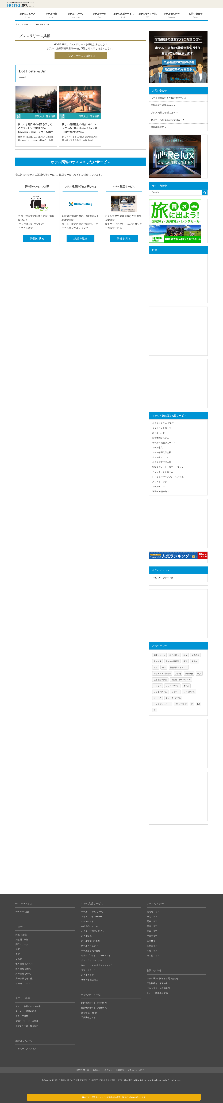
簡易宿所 (195, 655)
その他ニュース (23, 983)
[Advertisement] (178, 278)
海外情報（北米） (24, 968)
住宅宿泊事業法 (160, 679)
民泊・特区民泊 (172, 661)
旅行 (164, 667)
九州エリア (152, 945)
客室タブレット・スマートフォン (168, 467)
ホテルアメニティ (160, 457)
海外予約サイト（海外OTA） (94, 1007)
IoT (198, 704)
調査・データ (22, 944)
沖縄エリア (152, 950)
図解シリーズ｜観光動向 (27, 1025)
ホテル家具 (157, 447)
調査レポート (159, 655)
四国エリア (152, 941)
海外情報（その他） (25, 978)
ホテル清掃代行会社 (161, 452)
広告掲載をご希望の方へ (158, 983)
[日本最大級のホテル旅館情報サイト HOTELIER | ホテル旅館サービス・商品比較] (20, 4)
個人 (199, 673)
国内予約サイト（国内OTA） (94, 1003)
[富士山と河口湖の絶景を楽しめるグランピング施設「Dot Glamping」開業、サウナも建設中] (36, 100)
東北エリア (152, 916)
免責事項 (120, 1070)
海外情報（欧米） (24, 973)
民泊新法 (157, 661)
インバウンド (181, 704)
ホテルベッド (158, 433)
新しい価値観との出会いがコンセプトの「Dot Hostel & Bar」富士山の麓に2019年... (80, 128)
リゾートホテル (172, 686)
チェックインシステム (162, 472)
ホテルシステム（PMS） (163, 423)
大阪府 (178, 673)
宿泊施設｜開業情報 (45, 116)
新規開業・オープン (178, 667)
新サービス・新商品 (162, 673)
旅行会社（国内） (89, 1012)
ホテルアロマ (158, 486)
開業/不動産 (21, 934)
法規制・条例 (22, 939)
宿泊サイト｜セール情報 (27, 1021)
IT (192, 704)
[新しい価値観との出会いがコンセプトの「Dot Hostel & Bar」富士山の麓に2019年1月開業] (80, 100)
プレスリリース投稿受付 (158, 988)
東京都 (194, 661)
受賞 (18, 954)
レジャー (157, 686)
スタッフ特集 (22, 1016)
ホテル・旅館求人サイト (163, 442)
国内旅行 (189, 673)
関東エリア (152, 921)
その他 (19, 959)
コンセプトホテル (173, 698)
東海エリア (152, 926)
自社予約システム (160, 437)
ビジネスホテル (160, 692)
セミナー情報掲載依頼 (157, 993)
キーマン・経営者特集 (26, 1011)
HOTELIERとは (22, 911)
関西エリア (152, 931)
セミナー (175, 692)
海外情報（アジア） (25, 964)
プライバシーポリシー (137, 1070)
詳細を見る (37, 238)
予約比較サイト (88, 1017)
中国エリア (152, 936)
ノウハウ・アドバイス (162, 578)
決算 (18, 949)
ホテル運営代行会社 (161, 462)
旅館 (155, 667)
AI (154, 710)
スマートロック (159, 481)
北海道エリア (153, 911)
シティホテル (189, 692)
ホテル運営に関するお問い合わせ (162, 978)
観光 (185, 655)
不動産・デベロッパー (181, 679)
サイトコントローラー (162, 428)
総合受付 (108, 1070)
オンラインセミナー (162, 704)
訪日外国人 (174, 655)
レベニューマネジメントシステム (168, 476)
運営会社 (97, 1070)
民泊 (185, 661)
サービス (157, 698)
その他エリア (153, 955)
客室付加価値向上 (160, 491)
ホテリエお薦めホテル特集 (28, 1006)
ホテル (186, 686)
